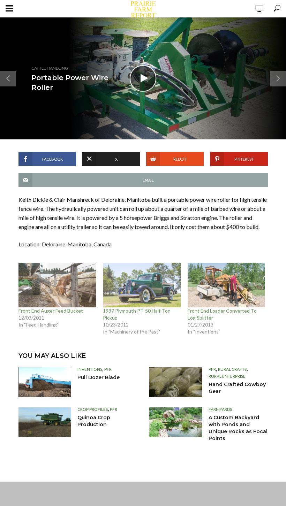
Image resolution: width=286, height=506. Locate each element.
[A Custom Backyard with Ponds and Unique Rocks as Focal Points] (175, 422)
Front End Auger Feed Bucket (50, 311)
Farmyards (220, 409)
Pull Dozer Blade (98, 377)
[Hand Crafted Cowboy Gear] (175, 382)
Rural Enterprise (227, 376)
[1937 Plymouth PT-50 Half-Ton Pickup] (142, 285)
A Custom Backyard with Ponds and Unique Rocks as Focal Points (238, 428)
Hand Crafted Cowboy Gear (237, 387)
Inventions (89, 369)
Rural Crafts (232, 369)
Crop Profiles (92, 409)
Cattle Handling (49, 68)
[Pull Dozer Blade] (45, 382)
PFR (108, 369)
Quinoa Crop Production (93, 421)
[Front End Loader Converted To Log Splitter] (226, 285)
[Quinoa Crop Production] (45, 422)
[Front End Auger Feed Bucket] (57, 285)
